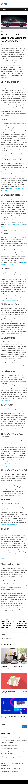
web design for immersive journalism (10, 495)
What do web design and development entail (12, 760)
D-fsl (4, 4)
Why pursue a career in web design (9, 745)
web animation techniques (17, 430)
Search (3, 724)
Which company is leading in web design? (11, 757)
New (2, 31)
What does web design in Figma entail (10, 748)
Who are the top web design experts (10, 771)
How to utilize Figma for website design (11, 768)
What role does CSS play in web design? (11, 737)
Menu (4, 9)
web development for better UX (9, 524)
